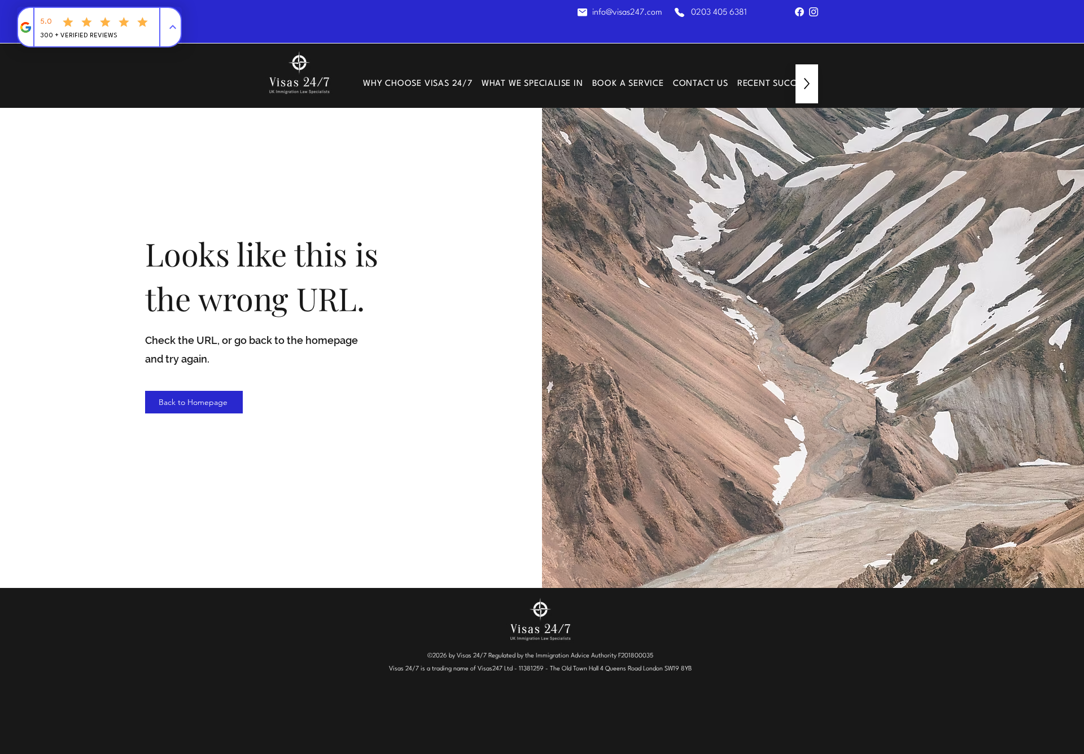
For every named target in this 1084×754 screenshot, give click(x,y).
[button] (532, 83)
